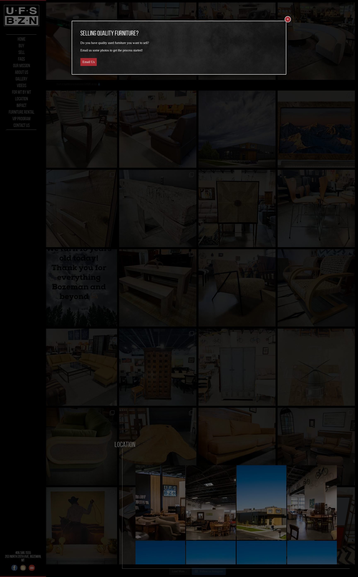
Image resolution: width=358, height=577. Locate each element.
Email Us (88, 62)
